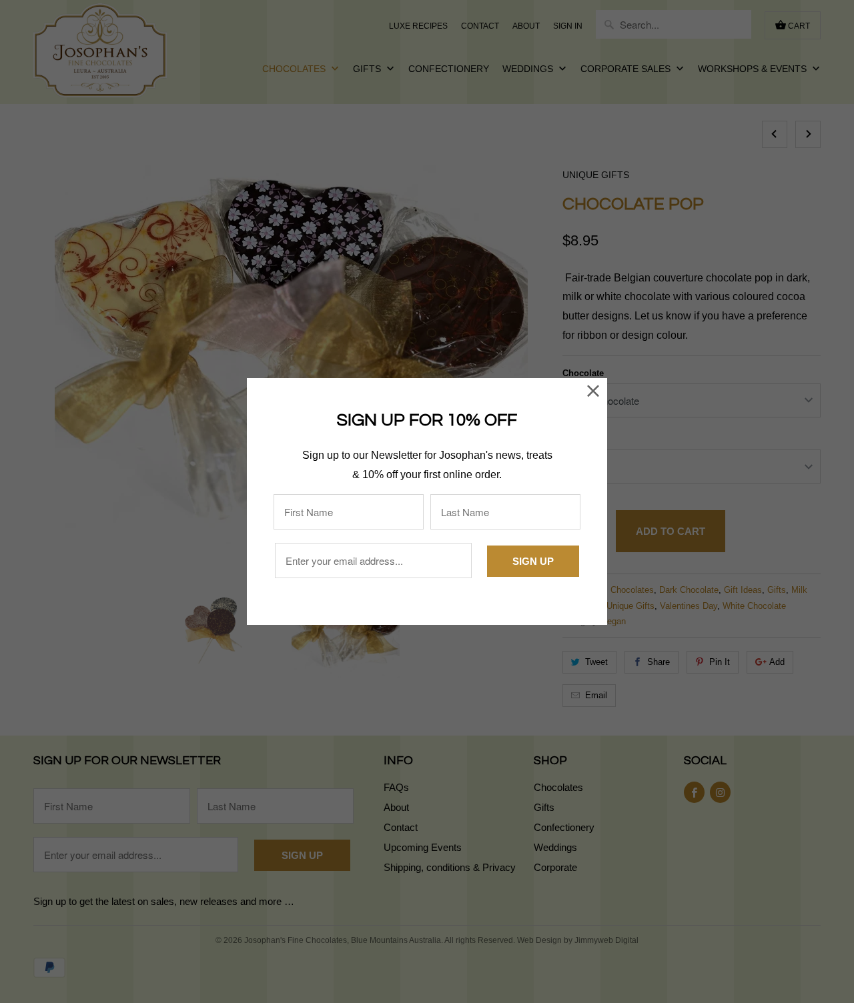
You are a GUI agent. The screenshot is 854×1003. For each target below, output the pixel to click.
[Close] (593, 391)
